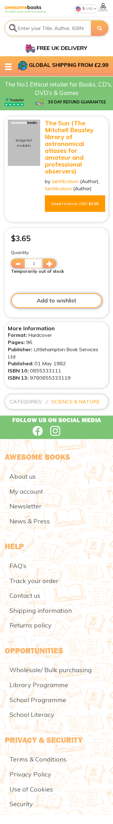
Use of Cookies (31, 789)
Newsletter (25, 506)
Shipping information (40, 610)
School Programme (37, 700)
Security (21, 804)
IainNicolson (65, 181)
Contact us (24, 595)
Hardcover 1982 (75, 203)
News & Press (29, 521)
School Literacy (31, 714)
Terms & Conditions (38, 759)
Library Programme (38, 685)
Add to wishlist (56, 300)
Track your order (33, 581)
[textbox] (48, 28)
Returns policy (30, 625)
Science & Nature (75, 401)
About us (22, 476)
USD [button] (89, 9)
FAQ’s (17, 566)
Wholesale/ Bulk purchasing (50, 670)
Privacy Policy (30, 774)
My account (26, 491)
